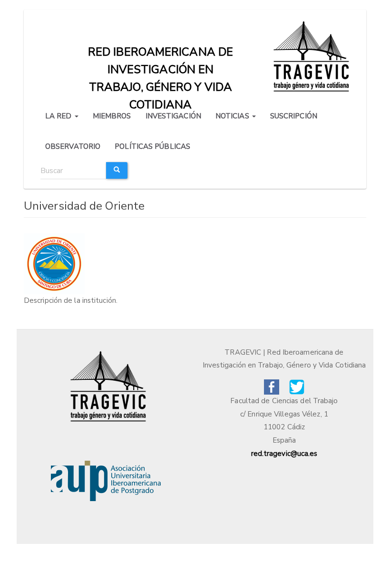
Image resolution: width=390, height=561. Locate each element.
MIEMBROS (112, 116)
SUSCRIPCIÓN (293, 116)
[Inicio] (312, 55)
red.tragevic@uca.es (284, 453)
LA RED (59, 116)
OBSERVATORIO (72, 146)
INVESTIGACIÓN (173, 116)
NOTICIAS (233, 116)
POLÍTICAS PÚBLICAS (152, 146)
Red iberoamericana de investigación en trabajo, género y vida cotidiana (160, 54)
